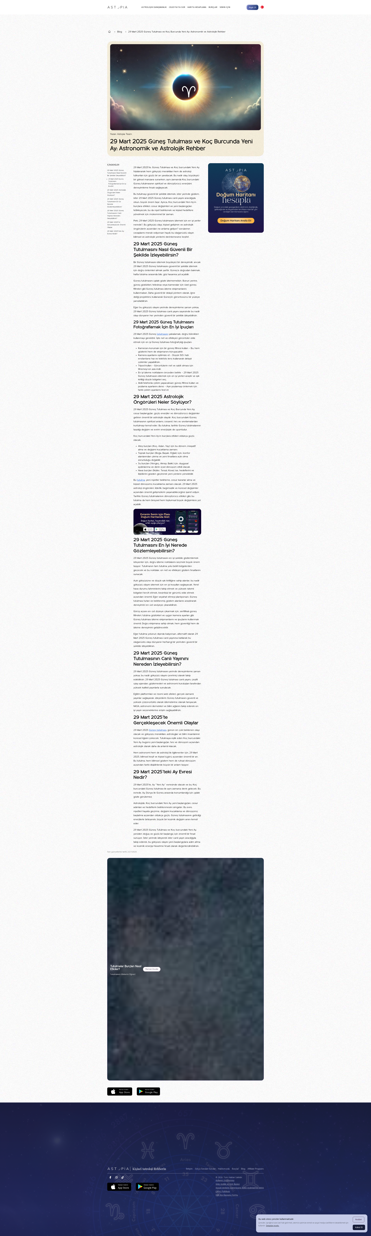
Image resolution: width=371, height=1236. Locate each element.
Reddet (358, 1219)
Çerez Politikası (223, 1191)
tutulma (141, 480)
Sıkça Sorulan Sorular (205, 1169)
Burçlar (235, 1169)
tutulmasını (162, 334)
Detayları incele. (272, 1225)
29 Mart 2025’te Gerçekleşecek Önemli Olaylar (116, 224)
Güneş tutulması (157, 730)
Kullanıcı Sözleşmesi (225, 1180)
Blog (119, 32)
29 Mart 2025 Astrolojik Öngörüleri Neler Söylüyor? (116, 192)
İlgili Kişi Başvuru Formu (227, 1195)
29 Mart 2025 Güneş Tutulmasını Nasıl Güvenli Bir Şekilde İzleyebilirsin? (116, 173)
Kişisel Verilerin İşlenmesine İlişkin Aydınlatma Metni (240, 1187)
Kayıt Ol (252, 7)
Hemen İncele (151, 969)
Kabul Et (359, 1227)
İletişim (189, 1169)
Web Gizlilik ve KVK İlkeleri (228, 1184)
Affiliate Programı (256, 1169)
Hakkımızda (224, 1169)
